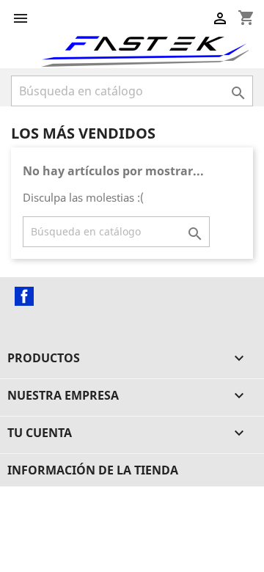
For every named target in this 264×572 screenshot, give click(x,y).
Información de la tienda (92, 470)
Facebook (24, 296)
